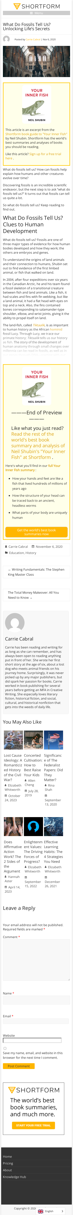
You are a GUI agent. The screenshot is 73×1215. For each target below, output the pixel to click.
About (7, 1170)
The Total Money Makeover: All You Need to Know (33, 595)
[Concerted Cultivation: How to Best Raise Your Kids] (33, 732)
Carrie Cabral (33, 39)
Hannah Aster (12, 879)
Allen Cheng (30, 782)
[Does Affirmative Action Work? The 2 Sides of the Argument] (13, 819)
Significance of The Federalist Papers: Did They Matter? (53, 767)
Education (16, 553)
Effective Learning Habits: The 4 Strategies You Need (53, 852)
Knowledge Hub (14, 1177)
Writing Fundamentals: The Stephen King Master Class (36, 572)
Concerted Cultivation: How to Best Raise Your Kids (33, 765)
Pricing (8, 1163)
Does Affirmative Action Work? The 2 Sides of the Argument (13, 856)
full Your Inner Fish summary (33, 468)
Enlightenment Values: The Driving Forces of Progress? (33, 852)
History (31, 553)
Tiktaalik (39, 325)
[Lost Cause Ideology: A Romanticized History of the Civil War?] (13, 732)
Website (9, 1035)
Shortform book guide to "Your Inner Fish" (36, 134)
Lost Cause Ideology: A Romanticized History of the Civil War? (13, 767)
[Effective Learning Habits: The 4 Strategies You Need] (53, 819)
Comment (11, 937)
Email (8, 1016)
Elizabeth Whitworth (13, 787)
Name (8, 993)
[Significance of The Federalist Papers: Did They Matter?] (53, 732)
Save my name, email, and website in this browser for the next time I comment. (33, 1055)
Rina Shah (50, 787)
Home (7, 1156)
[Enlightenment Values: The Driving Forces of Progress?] (33, 819)
